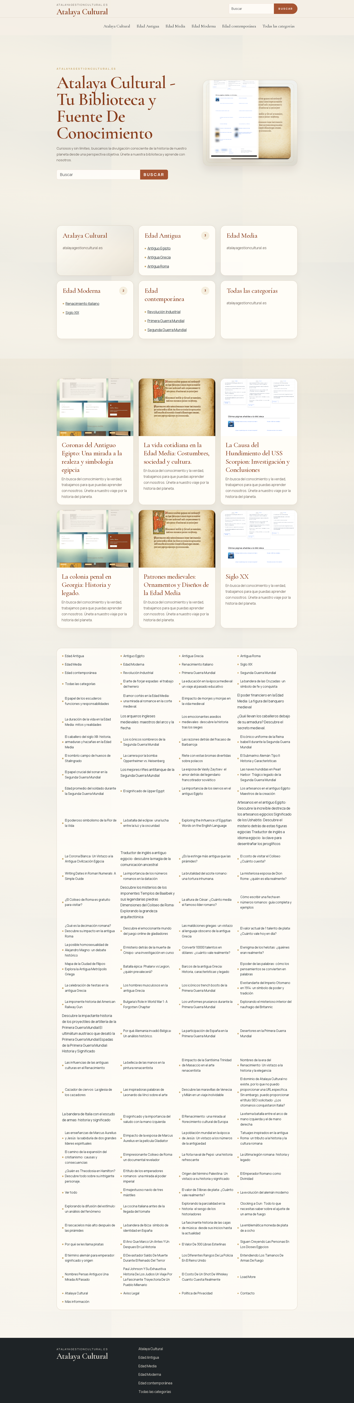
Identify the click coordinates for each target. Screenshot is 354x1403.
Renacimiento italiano (82, 303)
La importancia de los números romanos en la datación (145, 876)
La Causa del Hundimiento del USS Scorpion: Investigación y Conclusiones (257, 457)
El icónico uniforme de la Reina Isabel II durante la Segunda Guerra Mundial (265, 742)
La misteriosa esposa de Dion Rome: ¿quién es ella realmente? (263, 876)
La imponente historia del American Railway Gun (90, 1004)
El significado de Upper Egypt (144, 791)
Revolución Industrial (164, 311)
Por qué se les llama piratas (84, 1244)
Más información (77, 1302)
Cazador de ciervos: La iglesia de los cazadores (88, 1092)
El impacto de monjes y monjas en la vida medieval (206, 701)
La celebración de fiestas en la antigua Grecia (86, 988)
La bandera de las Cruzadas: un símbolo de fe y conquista (262, 684)
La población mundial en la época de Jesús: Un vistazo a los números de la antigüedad (207, 1138)
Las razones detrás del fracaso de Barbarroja (206, 742)
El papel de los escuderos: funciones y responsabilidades (87, 701)
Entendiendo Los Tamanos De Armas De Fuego (262, 1258)
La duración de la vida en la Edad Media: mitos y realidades (88, 722)
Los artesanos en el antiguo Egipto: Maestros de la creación (265, 791)
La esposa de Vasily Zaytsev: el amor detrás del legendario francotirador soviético (204, 774)
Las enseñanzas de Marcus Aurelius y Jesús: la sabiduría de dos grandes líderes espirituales (90, 1138)
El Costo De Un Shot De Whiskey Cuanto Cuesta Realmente (205, 1277)
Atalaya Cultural (116, 26)
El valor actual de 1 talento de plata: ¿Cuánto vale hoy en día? (265, 931)
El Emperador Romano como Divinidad (260, 1176)
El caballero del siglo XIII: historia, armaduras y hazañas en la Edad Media (88, 742)
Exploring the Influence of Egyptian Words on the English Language (207, 823)
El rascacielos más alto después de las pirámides (90, 1228)
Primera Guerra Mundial (166, 320)
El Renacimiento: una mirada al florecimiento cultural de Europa (205, 1119)
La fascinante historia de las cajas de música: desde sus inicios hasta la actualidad (207, 1227)
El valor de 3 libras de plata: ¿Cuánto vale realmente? (207, 1192)
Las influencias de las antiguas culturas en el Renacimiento (87, 1065)
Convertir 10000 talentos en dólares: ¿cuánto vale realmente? (206, 950)
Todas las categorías (278, 26)
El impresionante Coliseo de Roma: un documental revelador (148, 1157)
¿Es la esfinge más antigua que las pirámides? (206, 859)
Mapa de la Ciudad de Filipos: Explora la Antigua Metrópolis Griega (86, 969)
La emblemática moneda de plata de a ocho (264, 1228)
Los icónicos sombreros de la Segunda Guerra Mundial (144, 742)
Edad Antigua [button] (148, 26)
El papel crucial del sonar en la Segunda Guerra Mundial (86, 774)
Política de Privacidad (197, 1293)
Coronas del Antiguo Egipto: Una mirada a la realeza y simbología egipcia (92, 457)
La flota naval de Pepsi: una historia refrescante (207, 1157)
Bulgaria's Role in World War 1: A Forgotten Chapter (145, 1004)
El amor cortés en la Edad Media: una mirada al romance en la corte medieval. (147, 701)
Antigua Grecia (159, 257)
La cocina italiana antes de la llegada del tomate (144, 1209)
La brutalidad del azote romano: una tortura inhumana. (205, 876)
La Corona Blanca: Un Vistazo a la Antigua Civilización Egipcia (89, 859)
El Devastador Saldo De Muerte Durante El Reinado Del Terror (145, 1258)
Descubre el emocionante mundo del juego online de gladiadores (147, 931)
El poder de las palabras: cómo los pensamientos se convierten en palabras (264, 969)
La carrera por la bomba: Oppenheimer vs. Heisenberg (144, 758)
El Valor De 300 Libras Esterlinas (204, 1244)
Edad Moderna (82, 290)
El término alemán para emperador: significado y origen (90, 1258)
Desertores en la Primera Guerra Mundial (263, 1033)
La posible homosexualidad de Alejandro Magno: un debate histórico (86, 950)
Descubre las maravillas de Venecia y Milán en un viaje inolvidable (207, 1092)
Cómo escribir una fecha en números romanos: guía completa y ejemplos (266, 902)
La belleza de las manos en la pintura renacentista (144, 1065)
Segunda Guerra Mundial (167, 329)
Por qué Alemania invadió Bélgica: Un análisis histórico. (147, 1033)
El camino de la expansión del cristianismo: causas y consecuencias (86, 1157)
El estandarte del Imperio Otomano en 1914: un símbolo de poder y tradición (265, 988)
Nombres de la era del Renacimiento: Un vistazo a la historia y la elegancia (261, 1065)
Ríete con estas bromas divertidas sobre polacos (206, 758)
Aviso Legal (131, 1293)
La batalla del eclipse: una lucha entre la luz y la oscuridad (146, 823)
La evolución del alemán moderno (264, 1192)
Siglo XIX (72, 312)
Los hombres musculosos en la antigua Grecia (145, 988)
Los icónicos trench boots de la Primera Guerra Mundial (204, 988)
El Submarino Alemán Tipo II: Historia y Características (260, 758)
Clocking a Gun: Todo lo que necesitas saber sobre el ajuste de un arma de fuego (265, 1208)
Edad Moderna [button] (204, 26)
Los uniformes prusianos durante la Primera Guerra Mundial (207, 1004)
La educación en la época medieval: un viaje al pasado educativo (207, 684)
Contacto (247, 1293)
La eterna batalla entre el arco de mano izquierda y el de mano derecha (263, 1119)
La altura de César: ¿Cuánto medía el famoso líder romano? (206, 902)
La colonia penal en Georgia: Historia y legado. (86, 584)
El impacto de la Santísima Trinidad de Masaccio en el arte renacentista (206, 1065)
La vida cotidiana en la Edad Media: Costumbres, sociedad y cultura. (177, 453)
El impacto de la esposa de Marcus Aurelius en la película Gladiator (148, 1138)
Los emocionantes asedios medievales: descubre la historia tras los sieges (205, 722)
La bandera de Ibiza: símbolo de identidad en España (145, 1228)
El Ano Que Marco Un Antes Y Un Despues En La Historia (146, 1244)
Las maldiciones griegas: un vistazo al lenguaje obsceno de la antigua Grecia (207, 931)
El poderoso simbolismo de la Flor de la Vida (91, 823)
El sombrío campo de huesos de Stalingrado (88, 758)
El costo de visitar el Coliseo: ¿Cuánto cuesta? (260, 859)
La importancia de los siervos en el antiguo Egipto (206, 791)
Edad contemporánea (164, 294)
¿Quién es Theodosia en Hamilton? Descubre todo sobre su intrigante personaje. (90, 1176)
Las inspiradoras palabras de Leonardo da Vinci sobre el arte (145, 1092)
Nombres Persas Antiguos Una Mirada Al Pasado (87, 1277)
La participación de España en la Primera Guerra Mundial (205, 1033)
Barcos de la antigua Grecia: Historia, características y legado (205, 969)
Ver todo (71, 1192)
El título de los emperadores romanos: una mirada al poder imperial (144, 1176)
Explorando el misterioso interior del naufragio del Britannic (266, 1004)
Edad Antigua (163, 235)
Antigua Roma (158, 266)
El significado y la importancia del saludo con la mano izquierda (146, 1119)
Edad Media (175, 26)
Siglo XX (237, 576)
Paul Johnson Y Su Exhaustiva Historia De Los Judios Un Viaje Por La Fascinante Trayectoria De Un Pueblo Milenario (147, 1277)
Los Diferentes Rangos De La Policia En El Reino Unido (207, 1258)
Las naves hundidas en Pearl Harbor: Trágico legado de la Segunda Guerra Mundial (260, 774)
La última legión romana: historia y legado (264, 1157)
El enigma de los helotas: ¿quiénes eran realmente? (264, 950)
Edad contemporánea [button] (239, 26)
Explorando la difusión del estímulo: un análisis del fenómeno (90, 1209)
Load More (248, 1277)
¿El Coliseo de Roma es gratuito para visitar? (87, 902)
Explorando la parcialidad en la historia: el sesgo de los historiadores (203, 1208)
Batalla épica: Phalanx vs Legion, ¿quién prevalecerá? (146, 969)
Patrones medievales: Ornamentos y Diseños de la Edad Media (176, 584)
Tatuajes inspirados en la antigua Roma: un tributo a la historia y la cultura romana (264, 1138)
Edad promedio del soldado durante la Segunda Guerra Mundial (90, 791)
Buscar (285, 8)
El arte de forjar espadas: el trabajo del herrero (148, 684)
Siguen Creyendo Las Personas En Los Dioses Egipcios (264, 1244)
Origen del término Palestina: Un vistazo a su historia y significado (205, 1176)
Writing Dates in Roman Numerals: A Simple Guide (90, 876)
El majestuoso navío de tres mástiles (143, 1192)
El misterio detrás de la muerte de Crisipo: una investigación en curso (148, 950)
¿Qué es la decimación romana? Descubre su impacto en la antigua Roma (90, 931)
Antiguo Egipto (159, 248)
